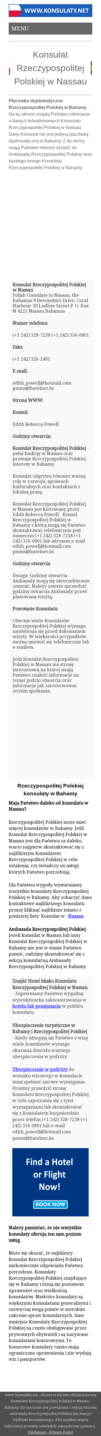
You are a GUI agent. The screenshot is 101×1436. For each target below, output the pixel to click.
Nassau (76, 916)
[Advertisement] (50, 223)
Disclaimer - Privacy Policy (50, 1432)
